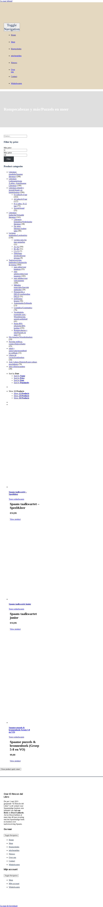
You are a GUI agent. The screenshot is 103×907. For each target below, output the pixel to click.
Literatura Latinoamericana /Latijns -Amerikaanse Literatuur (17, 182)
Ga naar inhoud (6, 1)
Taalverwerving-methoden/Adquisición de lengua (18, 262)
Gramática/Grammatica (23, 308)
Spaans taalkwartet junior (20, 604)
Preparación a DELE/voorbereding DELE (22, 294)
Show (21, 393)
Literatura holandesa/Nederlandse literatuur (23, 221)
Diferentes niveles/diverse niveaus (19, 255)
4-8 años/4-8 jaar (20, 199)
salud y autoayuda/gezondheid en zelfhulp (18, 350)
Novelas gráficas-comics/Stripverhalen (17, 343)
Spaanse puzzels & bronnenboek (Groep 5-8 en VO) (19, 730)
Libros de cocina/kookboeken (16, 356)
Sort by (19, 376)
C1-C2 (16, 251)
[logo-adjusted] (29, 22)
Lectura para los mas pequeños (20, 241)
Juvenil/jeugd (19, 208)
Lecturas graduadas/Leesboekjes (18, 234)
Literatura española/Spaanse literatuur (16, 174)
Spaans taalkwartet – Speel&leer (18, 493)
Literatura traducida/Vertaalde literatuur (16, 215)
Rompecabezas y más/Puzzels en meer (20, 332)
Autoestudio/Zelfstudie (23, 303)
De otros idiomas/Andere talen (20, 228)
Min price (7, 148)
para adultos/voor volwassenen (21, 279)
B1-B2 (16, 249)
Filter (9, 159)
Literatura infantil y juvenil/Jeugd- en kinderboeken (16, 190)
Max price (8, 153)
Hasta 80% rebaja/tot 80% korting (19, 325)
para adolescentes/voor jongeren (21, 273)
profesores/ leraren (18, 300)
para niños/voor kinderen (20, 268)
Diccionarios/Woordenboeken (20, 337)
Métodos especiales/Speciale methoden (21, 287)
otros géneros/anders (17, 366)
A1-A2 (16, 247)
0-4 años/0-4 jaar (20, 195)
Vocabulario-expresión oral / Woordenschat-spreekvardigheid (20, 315)
